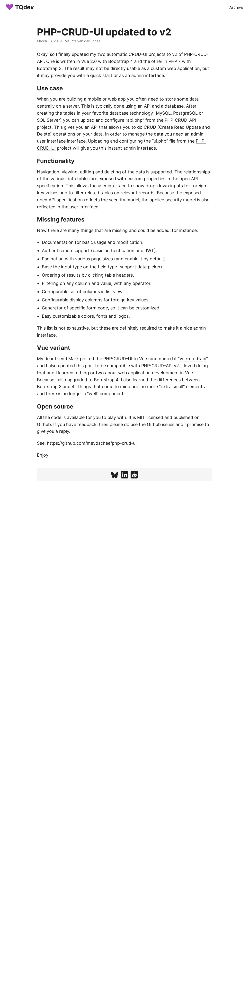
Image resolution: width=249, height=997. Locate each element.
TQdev (24, 7)
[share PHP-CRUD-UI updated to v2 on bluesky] (114, 474)
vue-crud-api (193, 358)
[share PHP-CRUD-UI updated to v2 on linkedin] (124, 474)
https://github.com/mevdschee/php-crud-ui (91, 443)
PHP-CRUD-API (180, 120)
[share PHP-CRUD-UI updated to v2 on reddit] (134, 474)
